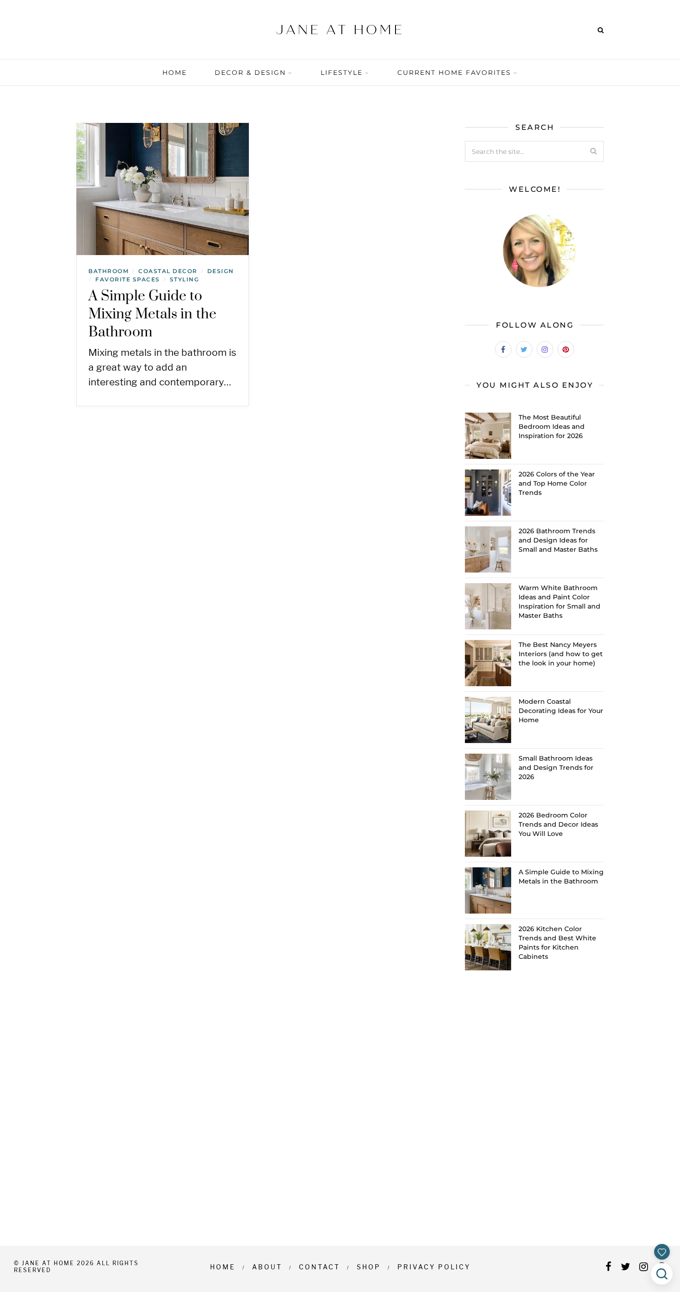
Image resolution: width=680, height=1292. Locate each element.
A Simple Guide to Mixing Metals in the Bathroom (152, 314)
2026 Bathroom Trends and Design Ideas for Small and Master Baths (558, 540)
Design (220, 271)
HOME (174, 72)
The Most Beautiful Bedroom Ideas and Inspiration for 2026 (552, 426)
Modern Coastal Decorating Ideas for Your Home (561, 710)
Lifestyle (342, 72)
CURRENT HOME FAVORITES (454, 72)
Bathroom (108, 271)
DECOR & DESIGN (250, 72)
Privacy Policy (433, 1267)
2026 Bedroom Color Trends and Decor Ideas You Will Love (558, 824)
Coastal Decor (168, 271)
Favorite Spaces (127, 279)
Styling (184, 279)
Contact (319, 1267)
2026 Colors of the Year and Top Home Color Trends (557, 483)
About (267, 1267)
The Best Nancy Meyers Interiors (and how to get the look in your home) (561, 653)
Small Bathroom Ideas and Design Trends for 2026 (556, 767)
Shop (369, 1267)
